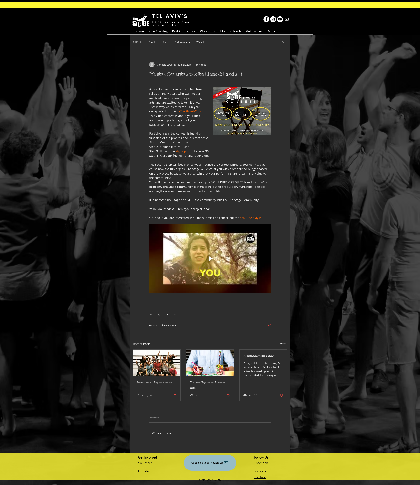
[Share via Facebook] (150, 314)
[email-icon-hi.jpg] (287, 19)
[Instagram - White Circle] (273, 19)
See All (283, 343)
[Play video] (210, 258)
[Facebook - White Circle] (266, 19)
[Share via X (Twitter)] (158, 314)
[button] (158, 31)
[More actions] (269, 64)
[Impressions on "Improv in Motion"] (156, 363)
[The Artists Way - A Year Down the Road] (210, 363)
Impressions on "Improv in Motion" (155, 383)
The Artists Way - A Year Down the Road (207, 385)
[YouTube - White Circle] (280, 19)
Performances (182, 42)
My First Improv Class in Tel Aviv (259, 356)
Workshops (202, 42)
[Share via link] (175, 314)
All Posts (137, 42)
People (152, 42)
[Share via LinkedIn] (166, 314)
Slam (165, 42)
